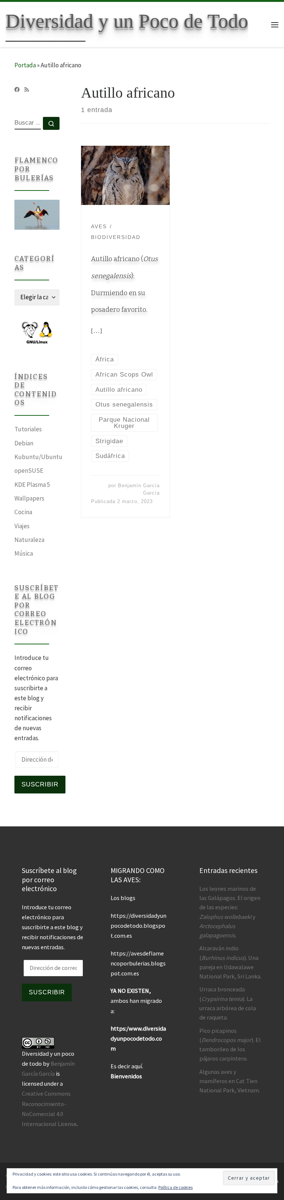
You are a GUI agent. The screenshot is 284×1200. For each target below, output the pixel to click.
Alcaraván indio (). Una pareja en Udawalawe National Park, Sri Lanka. (230, 962)
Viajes (22, 526)
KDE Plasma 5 (32, 485)
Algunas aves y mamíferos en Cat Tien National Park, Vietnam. (229, 1081)
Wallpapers (29, 498)
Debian (23, 443)
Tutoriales (28, 429)
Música (23, 553)
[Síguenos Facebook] (17, 90)
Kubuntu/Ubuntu (38, 457)
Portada (25, 65)
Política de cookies (175, 1187)
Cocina (23, 512)
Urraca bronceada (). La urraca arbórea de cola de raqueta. (227, 1003)
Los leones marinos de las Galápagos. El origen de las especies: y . (229, 912)
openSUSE (28, 470)
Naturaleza (29, 540)
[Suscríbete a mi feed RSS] (26, 90)
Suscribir (39, 784)
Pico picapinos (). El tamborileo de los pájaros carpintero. (230, 1044)
